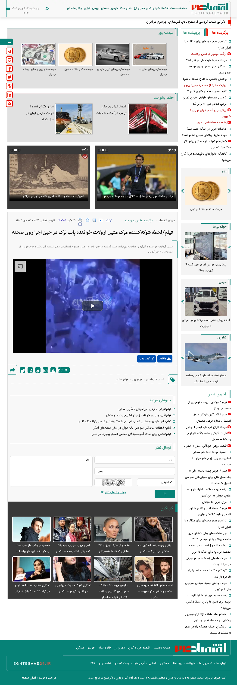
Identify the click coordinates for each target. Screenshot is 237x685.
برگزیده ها (220, 33)
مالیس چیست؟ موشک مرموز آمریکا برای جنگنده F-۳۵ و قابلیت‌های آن (114, 591)
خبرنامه (190, 663)
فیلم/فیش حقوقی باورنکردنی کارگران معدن (144, 409)
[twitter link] (9, 77)
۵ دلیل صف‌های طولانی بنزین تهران (205, 97)
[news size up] (80, 224)
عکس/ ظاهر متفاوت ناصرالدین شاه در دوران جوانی (54, 196)
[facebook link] (9, 68)
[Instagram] (45, 370)
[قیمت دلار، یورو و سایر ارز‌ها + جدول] (38, 54)
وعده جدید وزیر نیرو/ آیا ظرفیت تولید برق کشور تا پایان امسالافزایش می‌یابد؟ (208, 602)
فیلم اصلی (156, 370)
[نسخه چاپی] (80, 220)
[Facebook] (30, 370)
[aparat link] (9, 86)
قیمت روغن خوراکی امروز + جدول (205, 445)
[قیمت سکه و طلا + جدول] (75, 54)
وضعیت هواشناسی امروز (211, 122)
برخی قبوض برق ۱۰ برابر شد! (209, 104)
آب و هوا (139, 663)
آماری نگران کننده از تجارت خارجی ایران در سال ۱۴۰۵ (40, 113)
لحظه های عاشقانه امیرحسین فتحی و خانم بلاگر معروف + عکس (155, 591)
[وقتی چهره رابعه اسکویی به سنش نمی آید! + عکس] (153, 530)
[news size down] (100, 220)
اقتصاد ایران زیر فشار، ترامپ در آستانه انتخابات (112, 110)
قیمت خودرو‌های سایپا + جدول (153, 72)
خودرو (114, 8)
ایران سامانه (29, 677)
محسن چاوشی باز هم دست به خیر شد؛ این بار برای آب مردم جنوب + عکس (33, 551)
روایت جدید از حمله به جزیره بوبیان (205, 85)
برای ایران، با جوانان (214, 502)
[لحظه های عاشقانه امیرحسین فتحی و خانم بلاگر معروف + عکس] (153, 569)
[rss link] (9, 104)
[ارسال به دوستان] (87, 220)
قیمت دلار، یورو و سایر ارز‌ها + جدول (39, 72)
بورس (95, 8)
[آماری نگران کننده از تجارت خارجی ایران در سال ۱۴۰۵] (73, 119)
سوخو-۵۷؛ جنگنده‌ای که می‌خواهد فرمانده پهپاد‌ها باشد (206, 378)
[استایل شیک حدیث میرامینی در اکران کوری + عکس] (72, 569)
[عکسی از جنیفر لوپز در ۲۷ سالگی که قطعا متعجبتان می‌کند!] (113, 530)
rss (92, 663)
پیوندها (177, 663)
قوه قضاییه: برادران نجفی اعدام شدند (204, 135)
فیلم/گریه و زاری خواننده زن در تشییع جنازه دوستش (138, 415)
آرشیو (152, 663)
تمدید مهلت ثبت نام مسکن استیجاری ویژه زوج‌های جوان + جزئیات (211, 458)
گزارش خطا (53, 370)
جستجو (164, 663)
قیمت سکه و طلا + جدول (78, 69)
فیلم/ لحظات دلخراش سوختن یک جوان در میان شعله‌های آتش (132, 427)
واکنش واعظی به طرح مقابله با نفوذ (205, 79)
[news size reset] (109, 220)
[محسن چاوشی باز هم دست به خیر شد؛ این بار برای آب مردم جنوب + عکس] (31, 530)
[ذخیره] (94, 220)
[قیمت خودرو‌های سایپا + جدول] (149, 54)
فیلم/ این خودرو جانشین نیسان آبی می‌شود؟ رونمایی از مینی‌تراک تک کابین (124, 421)
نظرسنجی (105, 663)
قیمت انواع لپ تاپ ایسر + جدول (206, 427)
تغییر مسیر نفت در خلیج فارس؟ (207, 91)
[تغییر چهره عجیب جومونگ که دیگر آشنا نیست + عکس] (72, 530)
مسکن (105, 8)
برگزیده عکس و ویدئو (139, 220)
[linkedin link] (9, 95)
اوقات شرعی (122, 663)
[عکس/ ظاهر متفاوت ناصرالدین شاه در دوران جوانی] (48, 177)
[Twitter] (22, 370)
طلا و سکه (126, 8)
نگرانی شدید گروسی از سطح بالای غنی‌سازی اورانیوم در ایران (185, 22)
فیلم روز (137, 379)
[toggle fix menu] (6, 42)
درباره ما (221, 663)
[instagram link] (9, 60)
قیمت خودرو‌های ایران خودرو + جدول (113, 72)
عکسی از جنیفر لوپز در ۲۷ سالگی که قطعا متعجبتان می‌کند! (114, 551)
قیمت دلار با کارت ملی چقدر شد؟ (206, 60)
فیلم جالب (121, 379)
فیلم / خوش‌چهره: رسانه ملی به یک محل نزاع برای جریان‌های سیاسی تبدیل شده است (208, 477)
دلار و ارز (139, 8)
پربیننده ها (191, 33)
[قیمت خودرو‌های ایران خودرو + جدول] (112, 54)
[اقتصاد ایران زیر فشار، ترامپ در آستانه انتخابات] (148, 119)
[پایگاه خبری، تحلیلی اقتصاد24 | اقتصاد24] (202, 9)
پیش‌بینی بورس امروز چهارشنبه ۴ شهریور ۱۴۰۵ (205, 267)
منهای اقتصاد (167, 220)
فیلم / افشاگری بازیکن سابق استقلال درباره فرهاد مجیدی (138, 196)
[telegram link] (9, 51)
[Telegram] (38, 370)
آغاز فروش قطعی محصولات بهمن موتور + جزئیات (206, 323)
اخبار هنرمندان (155, 379)
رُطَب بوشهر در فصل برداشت (209, 54)
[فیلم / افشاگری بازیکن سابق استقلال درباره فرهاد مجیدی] (136, 177)
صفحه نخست (178, 8)
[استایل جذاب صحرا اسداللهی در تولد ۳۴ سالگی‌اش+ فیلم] (31, 569)
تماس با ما (205, 663)
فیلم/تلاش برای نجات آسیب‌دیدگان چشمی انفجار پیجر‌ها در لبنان (131, 434)
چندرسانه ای (74, 8)
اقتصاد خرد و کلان (157, 8)
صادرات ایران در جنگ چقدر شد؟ (207, 128)
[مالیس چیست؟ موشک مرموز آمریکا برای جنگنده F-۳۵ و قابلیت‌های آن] (113, 569)
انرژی (87, 8)
